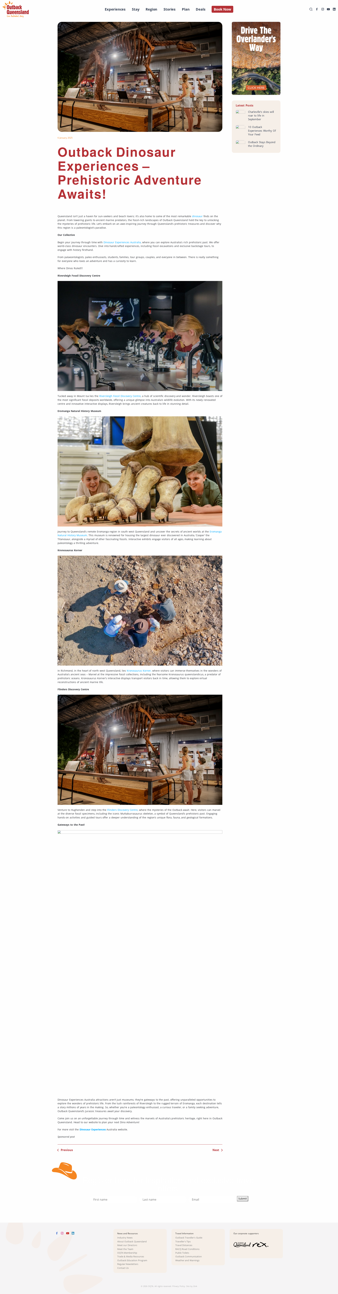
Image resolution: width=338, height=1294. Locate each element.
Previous (67, 1150)
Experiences (115, 9)
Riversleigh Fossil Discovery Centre (120, 396)
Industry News (125, 1237)
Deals (200, 9)
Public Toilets (182, 1252)
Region (151, 9)
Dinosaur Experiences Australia (122, 242)
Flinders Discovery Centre (122, 810)
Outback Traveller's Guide (188, 1237)
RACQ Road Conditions (187, 1249)
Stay (135, 9)
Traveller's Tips (183, 1241)
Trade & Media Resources (130, 1256)
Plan (185, 9)
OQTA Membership (127, 1252)
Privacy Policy (178, 1286)
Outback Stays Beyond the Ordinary (261, 144)
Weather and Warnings (187, 1260)
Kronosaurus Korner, (139, 670)
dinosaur (197, 216)
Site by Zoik (191, 1286)
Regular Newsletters (127, 1264)
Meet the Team (125, 1249)
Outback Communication (188, 1256)
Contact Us (123, 1268)
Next (215, 1150)
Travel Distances (183, 1245)
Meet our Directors (127, 1245)
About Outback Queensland (132, 1241)
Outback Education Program (132, 1260)
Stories (170, 9)
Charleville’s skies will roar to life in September (261, 115)
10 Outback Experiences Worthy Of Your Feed (262, 130)
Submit (242, 1198)
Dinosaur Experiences (93, 1129)
